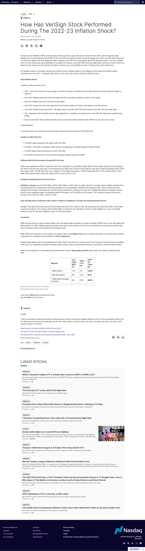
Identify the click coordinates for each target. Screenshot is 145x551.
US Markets (36, 342)
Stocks (24, 14)
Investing (45, 342)
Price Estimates (37, 297)
